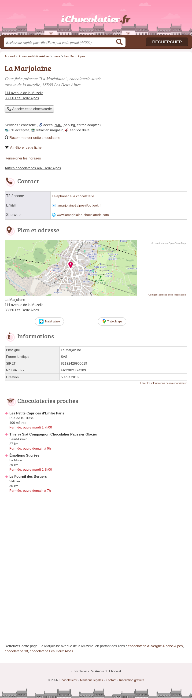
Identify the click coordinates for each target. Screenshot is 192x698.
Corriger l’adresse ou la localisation (167, 294)
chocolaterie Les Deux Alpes (51, 651)
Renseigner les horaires (23, 158)
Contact (111, 680)
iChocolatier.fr (96, 19)
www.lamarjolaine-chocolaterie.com (83, 215)
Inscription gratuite (131, 680)
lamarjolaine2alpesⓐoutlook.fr (79, 205)
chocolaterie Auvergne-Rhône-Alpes (155, 646)
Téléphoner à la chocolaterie (73, 196)
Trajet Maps (114, 321)
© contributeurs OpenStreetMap (168, 243)
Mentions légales (91, 680)
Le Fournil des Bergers (28, 476)
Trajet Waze (52, 321)
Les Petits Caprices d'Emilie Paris (36, 413)
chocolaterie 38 (16, 651)
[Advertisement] (148, 95)
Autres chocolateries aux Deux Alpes (33, 168)
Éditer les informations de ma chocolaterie (163, 383)
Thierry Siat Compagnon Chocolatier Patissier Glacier (53, 434)
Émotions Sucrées (24, 455)
